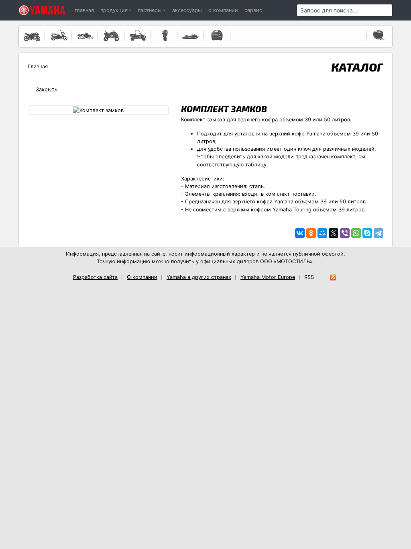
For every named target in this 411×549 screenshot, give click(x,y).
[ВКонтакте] (300, 233)
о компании (223, 10)
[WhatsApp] (356, 233)
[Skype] (367, 233)
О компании (142, 277)
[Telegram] (378, 233)
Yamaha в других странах (199, 277)
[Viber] (345, 233)
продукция (114, 10)
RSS (309, 277)
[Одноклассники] (311, 233)
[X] (333, 233)
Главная (38, 67)
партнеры (150, 10)
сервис (253, 10)
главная (84, 10)
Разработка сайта (95, 277)
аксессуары (187, 10)
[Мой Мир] (322, 233)
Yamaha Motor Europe (267, 277)
